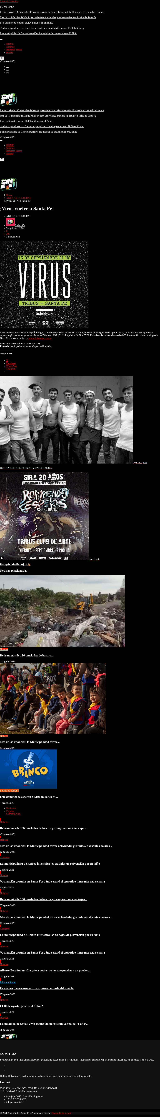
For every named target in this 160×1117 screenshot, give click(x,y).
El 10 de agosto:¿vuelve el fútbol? (21, 1006)
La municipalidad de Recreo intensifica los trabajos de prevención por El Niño (38, 33)
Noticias (10, 46)
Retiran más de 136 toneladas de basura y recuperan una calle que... (43, 828)
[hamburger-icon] (1, 39)
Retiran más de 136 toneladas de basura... (27, 655)
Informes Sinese (14, 49)
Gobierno (4, 857)
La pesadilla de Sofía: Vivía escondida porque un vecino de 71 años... (44, 1023)
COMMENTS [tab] (13, 814)
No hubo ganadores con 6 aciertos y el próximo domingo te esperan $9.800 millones (42, 28)
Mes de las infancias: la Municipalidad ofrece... (30, 742)
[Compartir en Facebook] (7, 67)
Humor (9, 52)
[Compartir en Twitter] (7, 70)
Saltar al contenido (9, 1)
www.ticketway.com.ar (40, 338)
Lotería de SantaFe (9, 790)
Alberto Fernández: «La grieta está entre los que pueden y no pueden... (45, 970)
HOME (10, 44)
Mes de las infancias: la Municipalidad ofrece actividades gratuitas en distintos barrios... (56, 846)
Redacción (20, 225)
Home (9, 195)
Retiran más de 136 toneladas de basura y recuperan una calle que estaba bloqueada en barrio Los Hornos (52, 12)
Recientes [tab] (11, 808)
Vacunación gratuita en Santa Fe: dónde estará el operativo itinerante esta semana (52, 881)
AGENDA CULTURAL (18, 198)
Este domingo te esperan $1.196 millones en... (29, 796)
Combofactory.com (61, 1113)
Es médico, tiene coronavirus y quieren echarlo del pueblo (37, 988)
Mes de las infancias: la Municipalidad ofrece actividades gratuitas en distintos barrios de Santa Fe (48, 17)
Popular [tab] (10, 811)
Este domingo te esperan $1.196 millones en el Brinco (26, 22)
